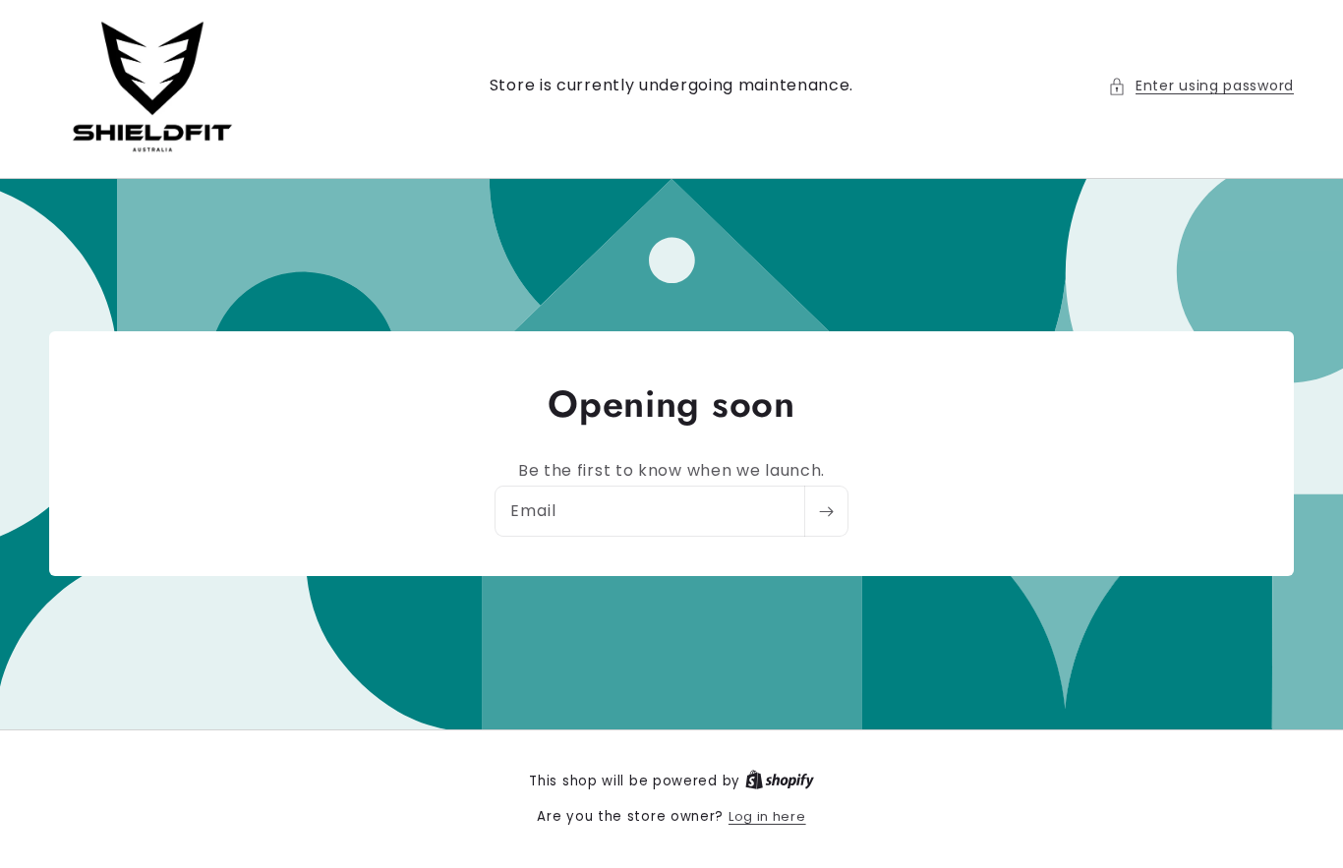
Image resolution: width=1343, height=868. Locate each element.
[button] (1201, 86)
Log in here (767, 816)
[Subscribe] (825, 511)
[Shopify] (779, 781)
